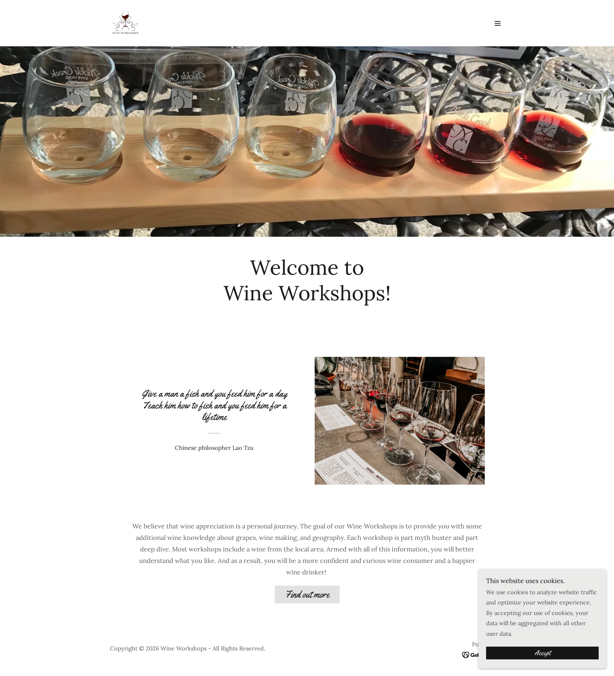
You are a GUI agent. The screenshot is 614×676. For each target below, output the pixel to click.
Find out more (307, 594)
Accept (542, 653)
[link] (125, 22)
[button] (497, 23)
